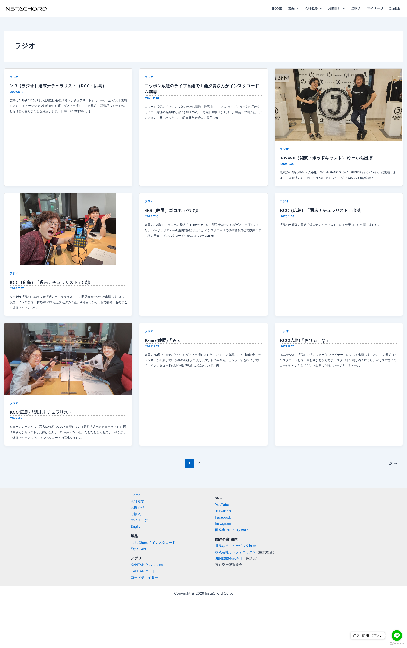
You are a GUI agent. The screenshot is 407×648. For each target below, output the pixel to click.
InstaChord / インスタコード (153, 542)
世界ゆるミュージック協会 (235, 546)
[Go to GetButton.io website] (397, 643)
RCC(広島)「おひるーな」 (305, 340)
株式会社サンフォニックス (235, 552)
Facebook (223, 517)
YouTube (222, 504)
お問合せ (334, 8)
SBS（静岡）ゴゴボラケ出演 (172, 210)
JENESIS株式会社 (229, 558)
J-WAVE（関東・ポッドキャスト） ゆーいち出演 (326, 158)
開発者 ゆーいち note (231, 530)
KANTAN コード (143, 571)
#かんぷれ (138, 549)
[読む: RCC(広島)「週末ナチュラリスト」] (68, 358)
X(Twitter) (223, 511)
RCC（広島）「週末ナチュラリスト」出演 (50, 282)
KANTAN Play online (147, 564)
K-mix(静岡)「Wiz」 (164, 340)
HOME (277, 8)
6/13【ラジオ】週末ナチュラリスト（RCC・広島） (58, 85)
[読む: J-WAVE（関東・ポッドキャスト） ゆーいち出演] (339, 104)
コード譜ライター (144, 577)
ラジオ (14, 77)
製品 (291, 8)
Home (135, 495)
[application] (297, 8)
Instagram (223, 523)
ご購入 (356, 8)
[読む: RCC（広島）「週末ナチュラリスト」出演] (68, 228)
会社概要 (311, 8)
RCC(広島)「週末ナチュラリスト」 (43, 412)
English (394, 8)
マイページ (375, 8)
